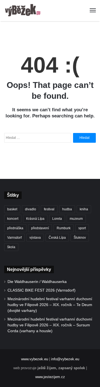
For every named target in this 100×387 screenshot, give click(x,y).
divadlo (30, 209)
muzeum (76, 219)
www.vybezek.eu (34, 359)
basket (12, 209)
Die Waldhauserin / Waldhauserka (37, 282)
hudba (67, 209)
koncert (12, 219)
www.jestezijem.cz (50, 377)
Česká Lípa (57, 238)
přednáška (15, 228)
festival (49, 209)
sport (82, 228)
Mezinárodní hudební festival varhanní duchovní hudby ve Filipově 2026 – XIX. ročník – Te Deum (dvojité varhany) (50, 305)
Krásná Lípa (35, 219)
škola (11, 247)
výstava (35, 238)
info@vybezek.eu (65, 359)
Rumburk (64, 228)
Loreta (57, 219)
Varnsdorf (14, 238)
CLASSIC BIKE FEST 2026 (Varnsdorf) (42, 290)
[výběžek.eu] (23, 10)
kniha (84, 209)
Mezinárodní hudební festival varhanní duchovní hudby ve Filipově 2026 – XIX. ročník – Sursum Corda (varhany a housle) (50, 325)
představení (40, 228)
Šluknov (80, 238)
